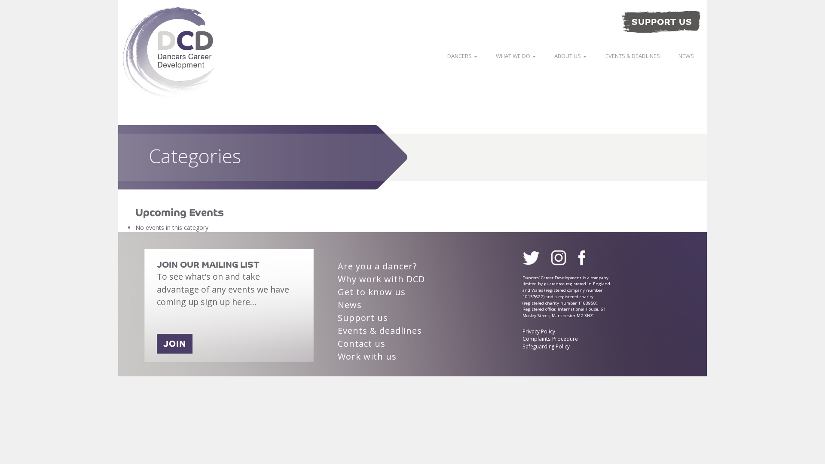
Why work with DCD (381, 279)
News (686, 56)
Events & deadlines (632, 56)
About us (568, 56)
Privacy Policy (538, 331)
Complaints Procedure (550, 338)
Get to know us (372, 292)
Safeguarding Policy (546, 346)
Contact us (361, 343)
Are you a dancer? (377, 266)
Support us (363, 318)
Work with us (367, 356)
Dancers (460, 56)
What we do (514, 56)
